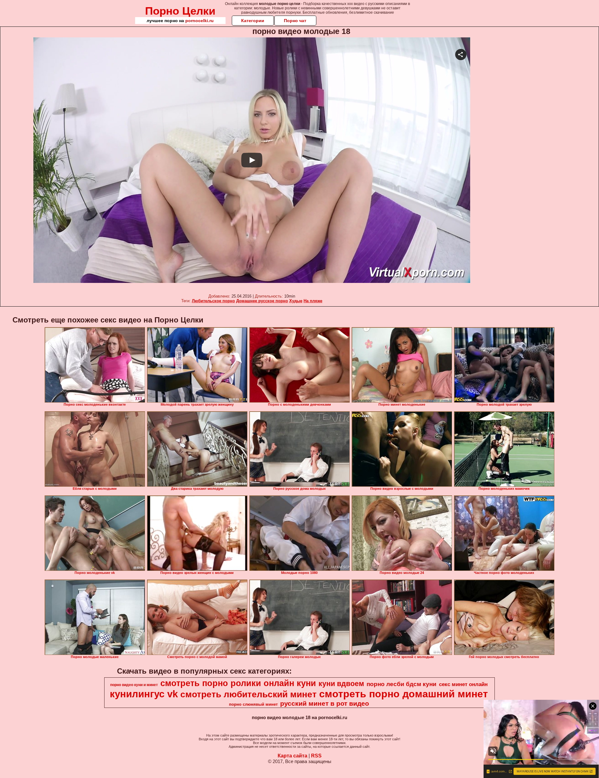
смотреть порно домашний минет (403, 693)
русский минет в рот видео (324, 703)
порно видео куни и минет (134, 685)
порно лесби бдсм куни (401, 684)
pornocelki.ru (199, 20)
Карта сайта (292, 755)
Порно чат (295, 20)
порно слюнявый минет (253, 704)
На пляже (313, 300)
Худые (295, 300)
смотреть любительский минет (248, 694)
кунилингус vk (144, 694)
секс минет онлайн (463, 684)
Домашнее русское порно (262, 300)
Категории (252, 20)
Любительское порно (213, 300)
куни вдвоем (341, 684)
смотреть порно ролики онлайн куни (238, 683)
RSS (316, 755)
